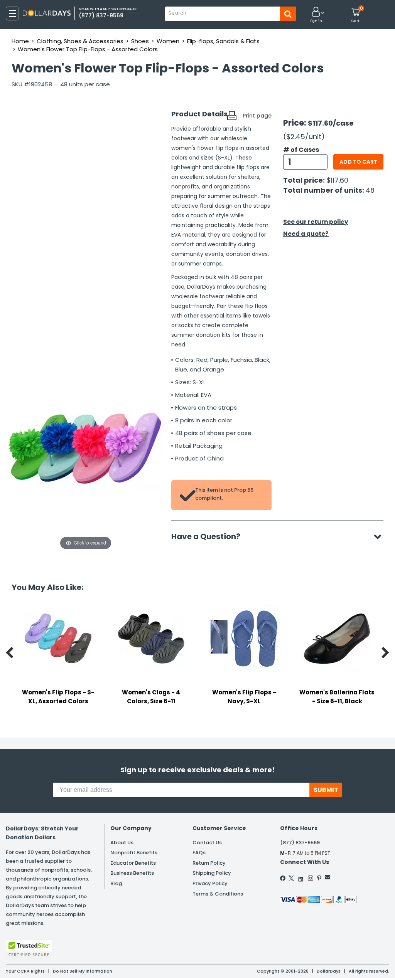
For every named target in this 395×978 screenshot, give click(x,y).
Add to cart (358, 162)
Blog (116, 883)
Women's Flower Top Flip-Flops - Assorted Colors (88, 49)
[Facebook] (283, 878)
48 (370, 190)
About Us (121, 842)
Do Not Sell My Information (82, 971)
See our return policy (315, 222)
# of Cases (301, 150)
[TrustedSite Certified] (29, 948)
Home (20, 41)
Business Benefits (132, 873)
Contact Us (207, 842)
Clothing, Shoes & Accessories (80, 41)
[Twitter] (291, 878)
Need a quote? (306, 234)
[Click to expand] (85, 475)
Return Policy (209, 863)
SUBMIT (326, 789)
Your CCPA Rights (25, 971)
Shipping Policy (211, 873)
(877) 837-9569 (300, 842)
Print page (257, 115)
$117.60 (337, 180)
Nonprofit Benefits (133, 852)
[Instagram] (310, 878)
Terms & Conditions (217, 893)
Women (168, 41)
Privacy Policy (210, 883)
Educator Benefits (133, 863)
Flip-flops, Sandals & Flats (223, 41)
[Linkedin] (301, 877)
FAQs (199, 852)
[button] (316, 15)
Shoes (140, 41)
